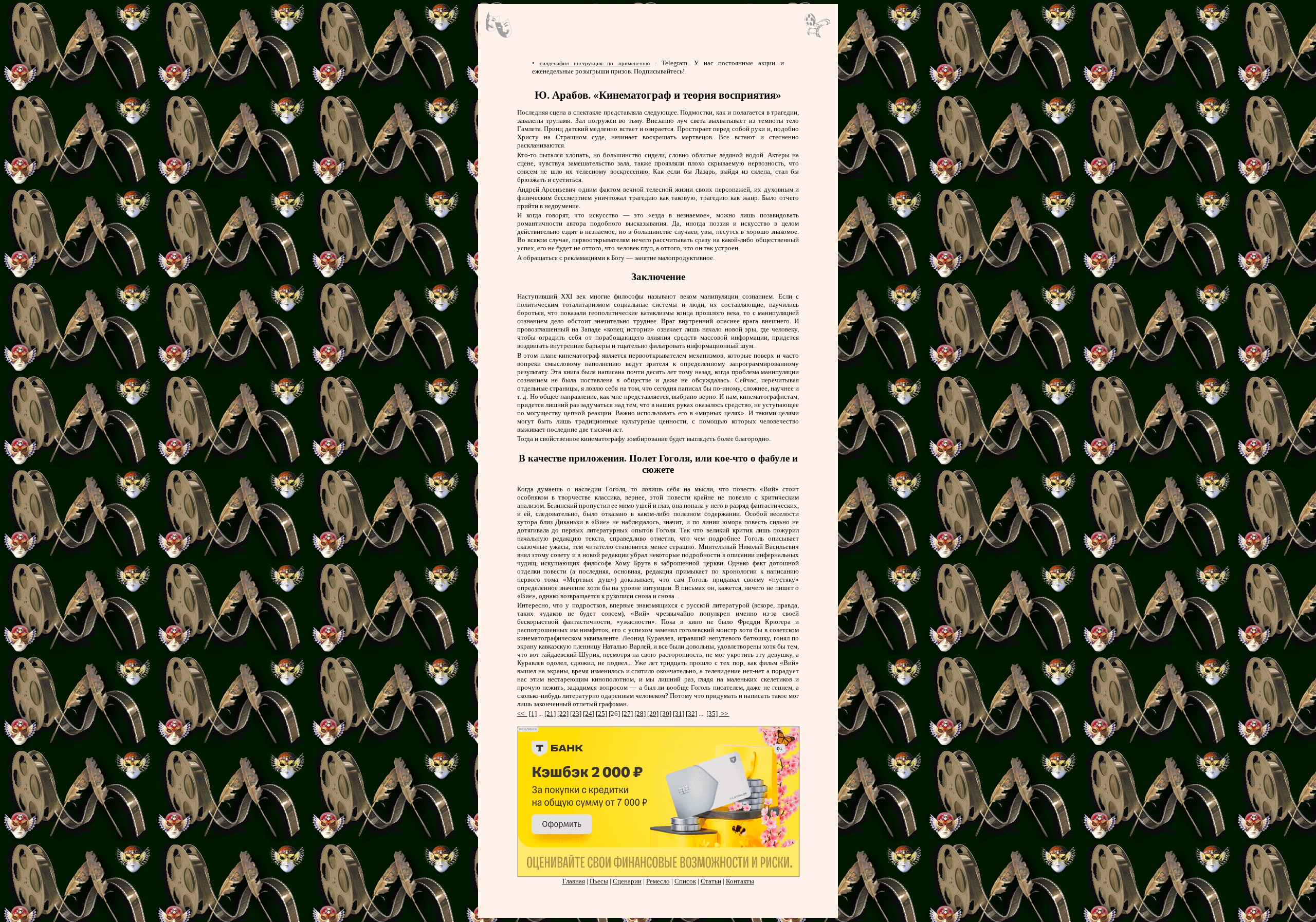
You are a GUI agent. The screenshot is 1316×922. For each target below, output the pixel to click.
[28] (640, 713)
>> (724, 713)
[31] (678, 713)
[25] (601, 713)
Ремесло (658, 881)
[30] (665, 713)
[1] (533, 713)
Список (685, 881)
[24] (588, 713)
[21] (550, 713)
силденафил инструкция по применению (595, 63)
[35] (712, 713)
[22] (563, 713)
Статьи (711, 881)
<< (522, 713)
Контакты (740, 881)
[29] (653, 713)
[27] (627, 713)
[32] (691, 713)
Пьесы (599, 881)
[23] (575, 713)
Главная (573, 881)
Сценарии (627, 881)
